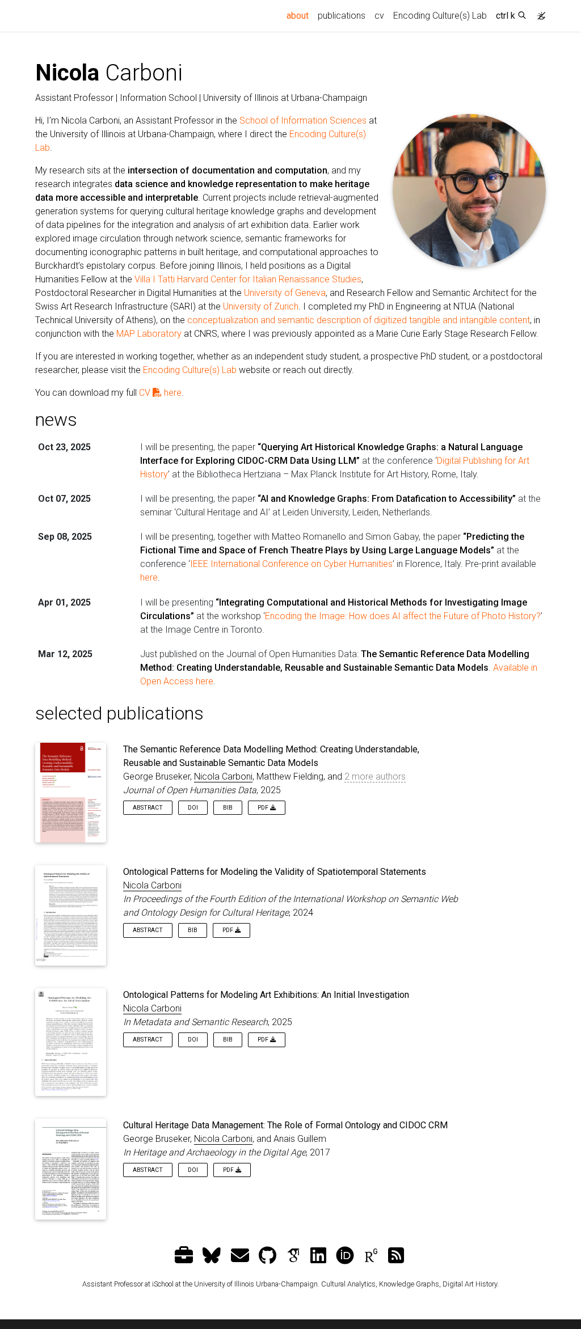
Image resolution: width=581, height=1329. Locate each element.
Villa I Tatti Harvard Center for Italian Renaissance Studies (247, 279)
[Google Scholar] (295, 1256)
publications (341, 15)
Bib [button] (228, 807)
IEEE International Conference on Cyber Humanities (291, 563)
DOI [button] (193, 807)
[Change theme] (538, 12)
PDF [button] (264, 807)
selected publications (119, 713)
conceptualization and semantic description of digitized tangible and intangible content (358, 320)
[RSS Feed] (397, 1256)
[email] (241, 1256)
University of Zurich (260, 306)
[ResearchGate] (372, 1256)
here (149, 577)
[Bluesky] (213, 1256)
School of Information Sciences (303, 120)
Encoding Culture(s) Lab (440, 15)
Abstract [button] (148, 807)
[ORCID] (346, 1256)
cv (379, 15)
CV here (160, 392)
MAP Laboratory (149, 333)
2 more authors (375, 776)
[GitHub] (269, 1256)
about (300, 15)
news (56, 419)
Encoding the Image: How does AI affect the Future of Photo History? (403, 616)
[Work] (185, 1256)
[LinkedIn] (319, 1256)
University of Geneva (285, 292)
